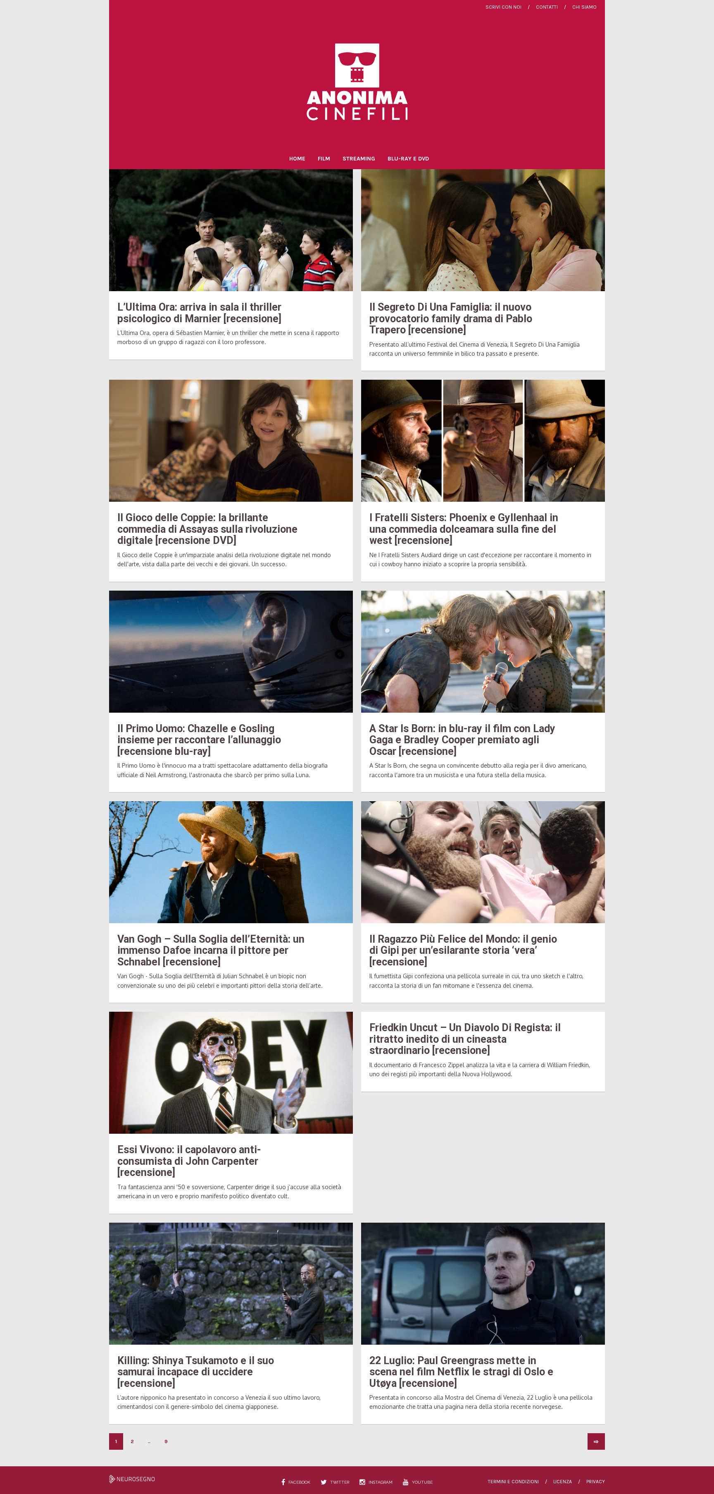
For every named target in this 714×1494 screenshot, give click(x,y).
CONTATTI (547, 7)
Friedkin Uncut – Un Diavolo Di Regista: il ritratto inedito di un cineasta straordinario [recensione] (465, 1039)
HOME (297, 158)
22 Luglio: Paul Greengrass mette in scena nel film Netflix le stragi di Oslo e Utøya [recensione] (461, 1372)
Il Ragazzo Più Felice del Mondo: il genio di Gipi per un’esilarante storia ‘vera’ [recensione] (463, 950)
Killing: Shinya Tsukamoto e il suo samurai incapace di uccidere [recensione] (195, 1372)
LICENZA (562, 1482)
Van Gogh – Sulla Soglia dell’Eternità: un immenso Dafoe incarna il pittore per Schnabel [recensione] (211, 950)
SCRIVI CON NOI (503, 7)
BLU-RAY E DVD (408, 158)
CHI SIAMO (584, 7)
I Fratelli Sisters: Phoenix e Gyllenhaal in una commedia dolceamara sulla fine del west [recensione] (463, 529)
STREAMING (359, 158)
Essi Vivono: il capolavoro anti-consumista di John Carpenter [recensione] (189, 1161)
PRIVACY (595, 1482)
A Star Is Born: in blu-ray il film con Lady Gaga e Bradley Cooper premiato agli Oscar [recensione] (462, 740)
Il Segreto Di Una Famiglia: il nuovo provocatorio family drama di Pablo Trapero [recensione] (450, 318)
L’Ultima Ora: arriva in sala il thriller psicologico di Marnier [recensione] (199, 313)
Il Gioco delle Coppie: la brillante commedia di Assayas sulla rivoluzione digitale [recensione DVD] (207, 529)
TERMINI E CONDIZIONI (513, 1482)
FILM (324, 158)
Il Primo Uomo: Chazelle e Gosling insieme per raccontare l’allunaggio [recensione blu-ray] (199, 740)
